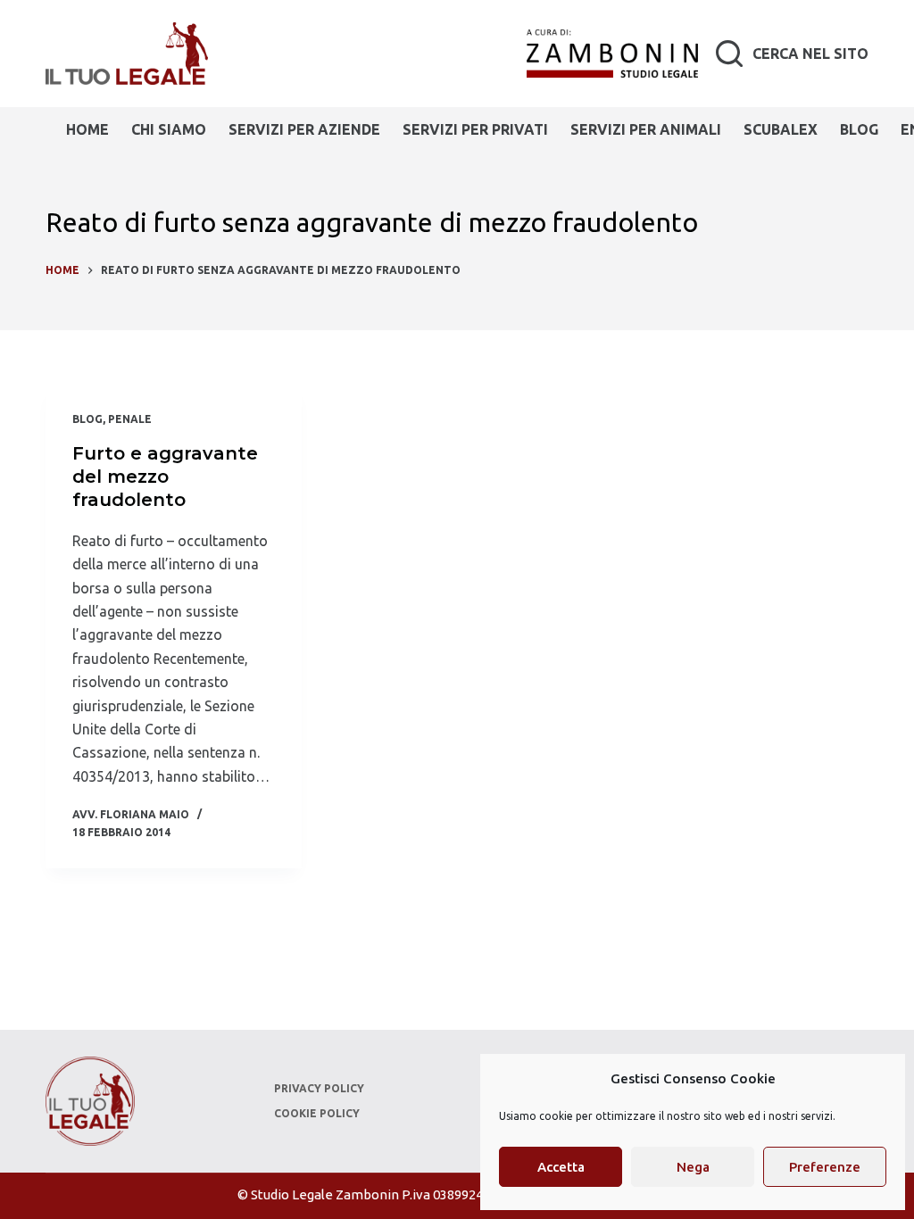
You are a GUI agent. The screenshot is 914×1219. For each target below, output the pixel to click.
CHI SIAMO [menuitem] (168, 129)
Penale (130, 419)
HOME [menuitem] (87, 129)
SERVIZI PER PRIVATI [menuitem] (475, 129)
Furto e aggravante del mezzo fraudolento (165, 476)
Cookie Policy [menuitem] (317, 1113)
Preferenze (824, 1166)
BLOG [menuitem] (859, 129)
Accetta (561, 1166)
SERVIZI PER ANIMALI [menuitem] (645, 129)
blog (87, 419)
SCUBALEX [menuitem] (781, 129)
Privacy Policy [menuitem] (319, 1088)
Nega (693, 1166)
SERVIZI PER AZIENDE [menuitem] (304, 129)
